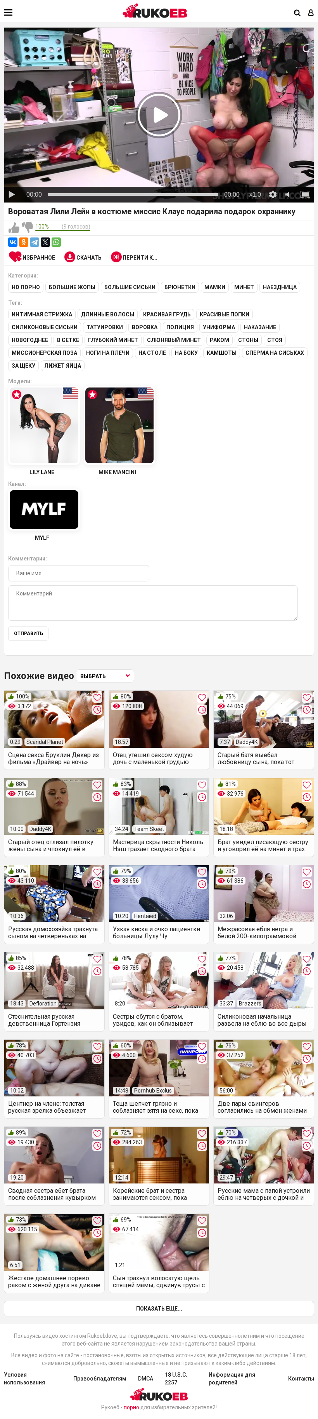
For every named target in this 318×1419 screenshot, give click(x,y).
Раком (219, 340)
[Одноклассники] (23, 242)
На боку (186, 353)
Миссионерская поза (44, 353)
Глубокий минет (113, 340)
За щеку (23, 366)
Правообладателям (99, 1378)
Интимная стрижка (42, 314)
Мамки (214, 287)
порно (131, 1407)
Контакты (301, 1378)
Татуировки (104, 327)
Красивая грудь (167, 314)
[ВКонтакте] (12, 242)
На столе (152, 353)
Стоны (248, 340)
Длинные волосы (107, 314)
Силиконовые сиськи (45, 327)
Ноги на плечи (108, 353)
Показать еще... (159, 1309)
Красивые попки (224, 314)
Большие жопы (72, 287)
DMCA (145, 1378)
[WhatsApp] (56, 242)
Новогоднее (30, 340)
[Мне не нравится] (27, 228)
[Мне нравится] (14, 228)
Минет (244, 287)
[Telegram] (34, 242)
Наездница (280, 287)
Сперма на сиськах (274, 353)
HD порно (26, 287)
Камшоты (222, 353)
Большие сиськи (130, 287)
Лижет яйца (62, 366)
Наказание (260, 327)
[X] (45, 242)
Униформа (219, 327)
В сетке (68, 340)
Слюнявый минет (174, 340)
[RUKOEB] (155, 10)
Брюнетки (179, 287)
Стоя (274, 340)
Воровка (144, 327)
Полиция (180, 327)
